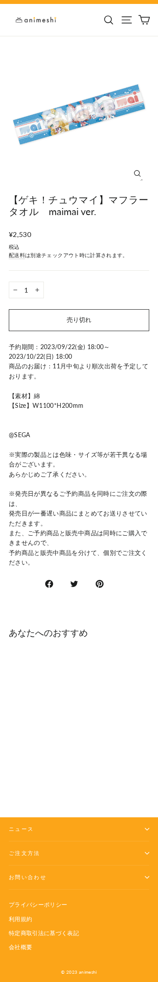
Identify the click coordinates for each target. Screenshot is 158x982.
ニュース (21, 829)
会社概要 (20, 946)
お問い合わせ (28, 877)
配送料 (17, 255)
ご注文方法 (24, 853)
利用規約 (20, 918)
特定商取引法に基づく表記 (44, 932)
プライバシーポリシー (38, 904)
